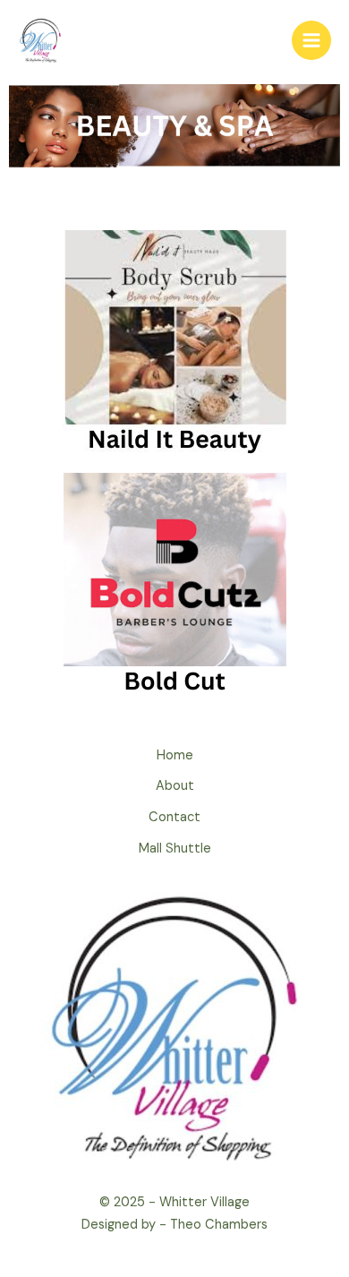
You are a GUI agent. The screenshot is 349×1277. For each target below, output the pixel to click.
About (175, 785)
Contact (174, 817)
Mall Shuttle (175, 848)
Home (175, 755)
